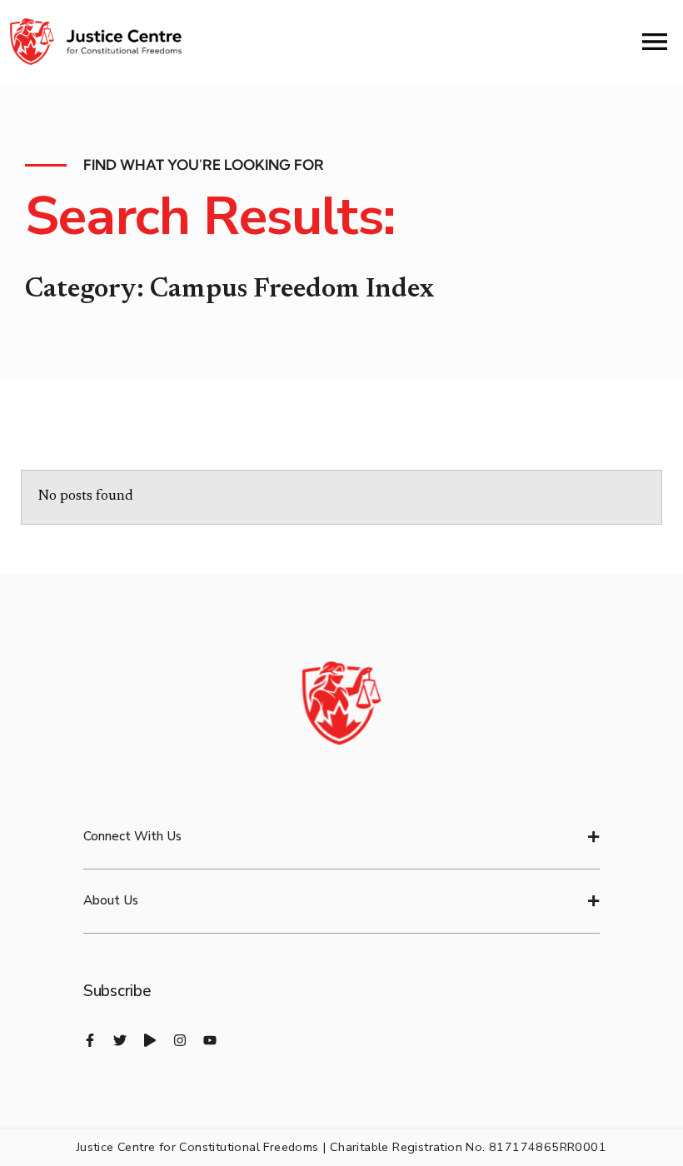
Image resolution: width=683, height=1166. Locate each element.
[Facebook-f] (90, 1040)
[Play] (150, 1040)
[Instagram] (180, 1040)
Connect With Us (132, 836)
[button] (341, 837)
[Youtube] (210, 1040)
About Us (110, 900)
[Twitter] (120, 1040)
